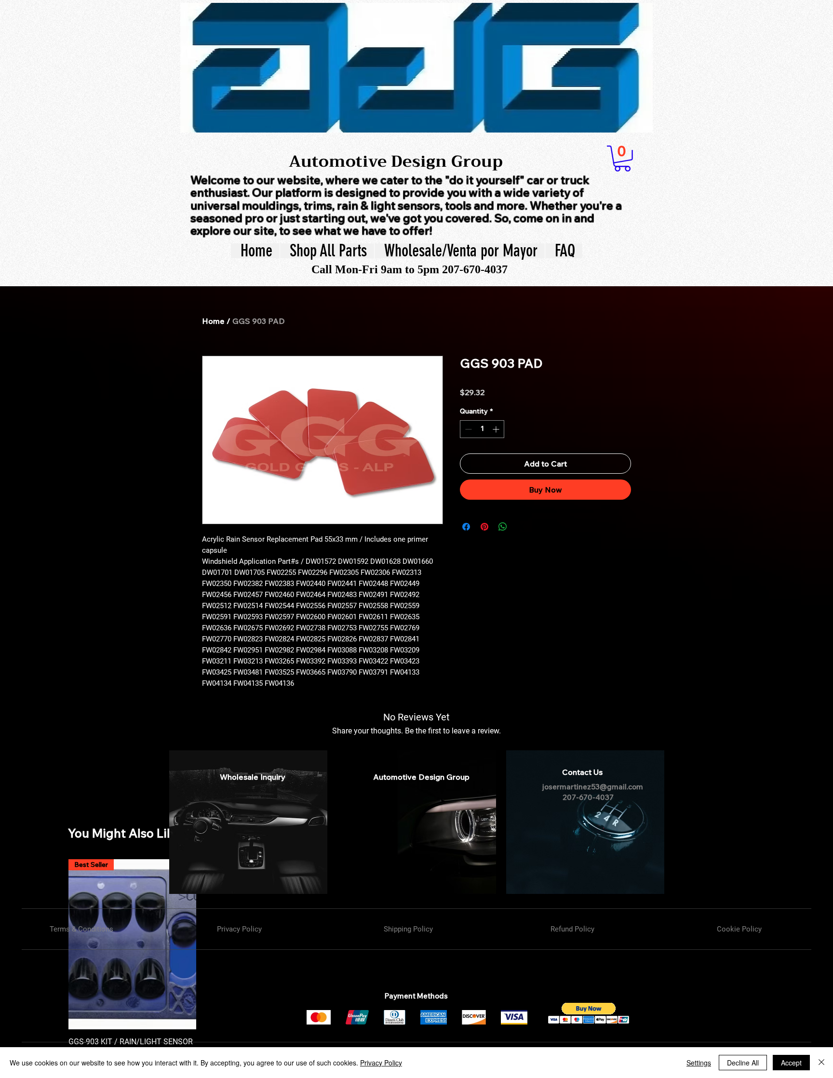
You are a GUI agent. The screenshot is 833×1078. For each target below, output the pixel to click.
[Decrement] (467, 429)
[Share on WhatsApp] (503, 526)
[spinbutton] (482, 429)
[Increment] (497, 429)
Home (213, 321)
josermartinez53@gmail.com (592, 786)
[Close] (821, 1062)
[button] (622, 159)
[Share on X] (521, 526)
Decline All (743, 1062)
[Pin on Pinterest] (484, 526)
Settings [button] (698, 1062)
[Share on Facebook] (466, 526)
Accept (791, 1062)
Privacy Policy (381, 1062)
